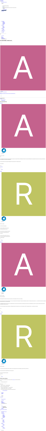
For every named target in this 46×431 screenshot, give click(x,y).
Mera (3, 24)
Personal (3, 421)
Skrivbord (2, 392)
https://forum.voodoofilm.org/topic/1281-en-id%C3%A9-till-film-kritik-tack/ (7, 93)
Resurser (3, 417)
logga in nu (14, 379)
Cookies (2, 408)
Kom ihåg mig (4, 7)
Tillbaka (3, 414)
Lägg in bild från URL (5, 390)
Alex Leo (2, 91)
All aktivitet (4, 30)
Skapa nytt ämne (3, 100)
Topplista (4, 27)
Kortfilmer (4, 23)
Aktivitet (2, 426)
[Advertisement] (23, 16)
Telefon (2, 393)
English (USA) (4, 406)
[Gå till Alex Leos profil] (23, 90)
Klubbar (2, 28)
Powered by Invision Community (3, 409)
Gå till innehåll (1, 0)
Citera (2, 169)
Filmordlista (4, 416)
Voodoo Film (3, 21)
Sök (3, 26)
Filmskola (4, 22)
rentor (1, 171)
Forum (3, 25)
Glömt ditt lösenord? (5, 9)
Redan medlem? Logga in (4, 411)
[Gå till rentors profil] (24, 358)
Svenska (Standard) (5, 407)
